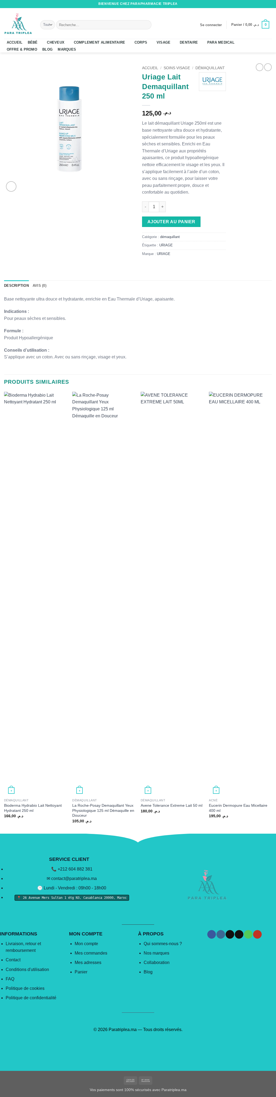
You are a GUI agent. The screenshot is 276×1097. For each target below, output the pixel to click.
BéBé (33, 42)
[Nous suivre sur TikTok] (254, 4)
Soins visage (177, 68)
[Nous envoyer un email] (259, 4)
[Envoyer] (146, 24)
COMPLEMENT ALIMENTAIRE (99, 42)
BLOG (47, 49)
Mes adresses (88, 962)
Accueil (150, 68)
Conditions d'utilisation (27, 969)
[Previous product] (268, 67)
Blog (148, 972)
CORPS (140, 42)
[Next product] (259, 67)
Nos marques (156, 953)
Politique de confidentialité (31, 997)
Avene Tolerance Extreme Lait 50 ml (171, 805)
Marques (67, 49)
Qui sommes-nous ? (163, 943)
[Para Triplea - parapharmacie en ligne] (18, 23)
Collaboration (157, 962)
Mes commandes (91, 953)
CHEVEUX (55, 42)
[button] (210, 25)
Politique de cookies (25, 988)
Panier (81, 972)
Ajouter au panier (171, 221)
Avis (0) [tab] (39, 286)
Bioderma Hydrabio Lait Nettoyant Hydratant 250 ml (33, 808)
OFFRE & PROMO (22, 49)
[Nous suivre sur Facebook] (243, 4)
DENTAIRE (189, 42)
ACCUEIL (15, 42)
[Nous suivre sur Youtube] (269, 4)
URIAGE (166, 245)
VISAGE (164, 42)
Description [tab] (16, 286)
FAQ (10, 979)
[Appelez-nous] (264, 4)
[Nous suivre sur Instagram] (248, 4)
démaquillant (210, 68)
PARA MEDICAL (220, 42)
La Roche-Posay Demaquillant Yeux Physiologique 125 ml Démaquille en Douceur (103, 810)
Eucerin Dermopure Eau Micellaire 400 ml (238, 808)
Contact (13, 960)
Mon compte (86, 943)
